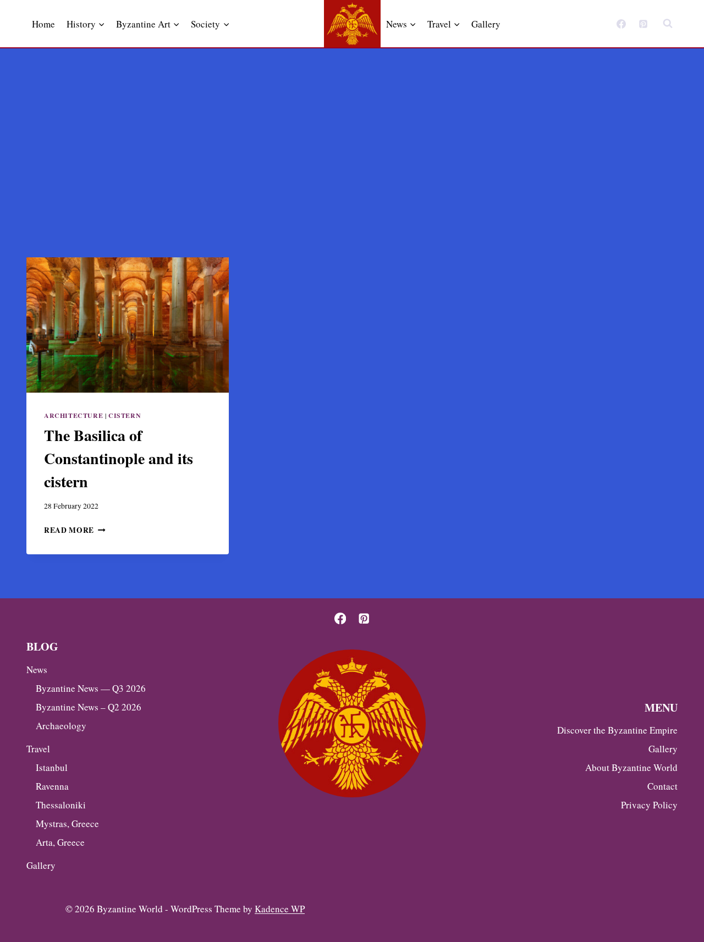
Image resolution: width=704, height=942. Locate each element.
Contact (662, 786)
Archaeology (61, 725)
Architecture (73, 415)
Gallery (486, 24)
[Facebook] (621, 23)
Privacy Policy (649, 804)
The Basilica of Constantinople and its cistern (118, 458)
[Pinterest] (643, 23)
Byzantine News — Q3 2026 (91, 688)
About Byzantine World (631, 767)
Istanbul (52, 767)
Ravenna (52, 786)
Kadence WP (280, 908)
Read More (75, 530)
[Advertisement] (352, 131)
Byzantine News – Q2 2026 (88, 707)
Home (43, 24)
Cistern (124, 415)
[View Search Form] (668, 24)
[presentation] (127, 324)
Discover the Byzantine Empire (617, 730)
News (36, 669)
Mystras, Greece (67, 823)
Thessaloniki (61, 804)
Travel (38, 748)
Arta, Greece (60, 842)
